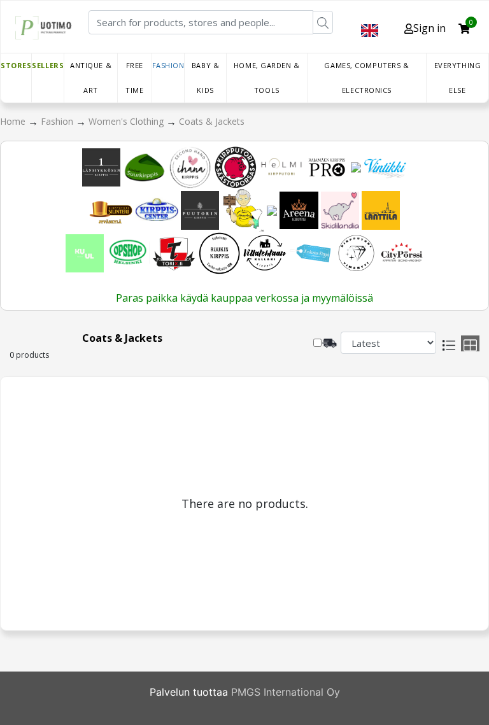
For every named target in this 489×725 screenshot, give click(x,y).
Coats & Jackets (211, 121)
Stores (16, 65)
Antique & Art (90, 77)
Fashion (168, 65)
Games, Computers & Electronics (366, 77)
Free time (134, 77)
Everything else (457, 77)
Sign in (429, 28)
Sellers (48, 65)
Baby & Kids (205, 77)
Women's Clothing (127, 121)
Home (14, 121)
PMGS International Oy (285, 692)
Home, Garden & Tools (267, 77)
